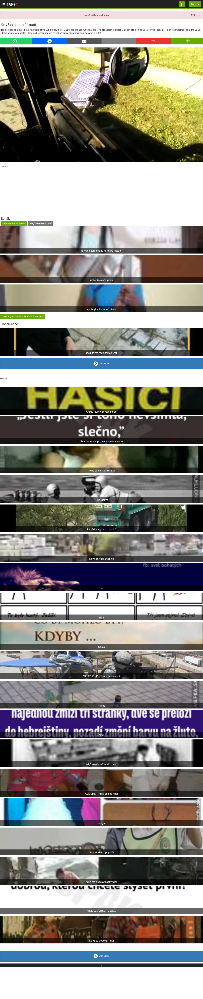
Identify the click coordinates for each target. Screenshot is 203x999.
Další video (104, 363)
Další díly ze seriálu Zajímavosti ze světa (22, 316)
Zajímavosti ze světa (13, 223)
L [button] (181, 4)
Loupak (12, 4)
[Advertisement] (95, 189)
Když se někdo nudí (41, 223)
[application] (101, 104)
